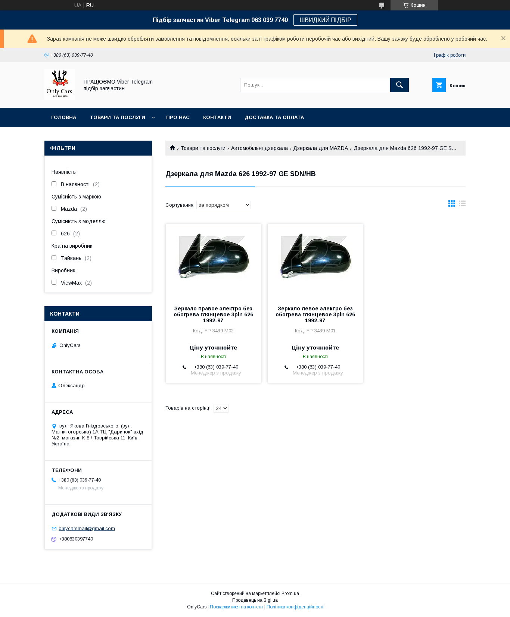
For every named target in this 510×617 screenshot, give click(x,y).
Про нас (178, 117)
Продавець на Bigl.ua (255, 600)
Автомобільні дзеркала (259, 148)
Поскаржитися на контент (236, 607)
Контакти (217, 117)
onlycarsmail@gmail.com (87, 528)
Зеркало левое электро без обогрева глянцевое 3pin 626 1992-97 (315, 314)
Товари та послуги (117, 117)
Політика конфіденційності (295, 607)
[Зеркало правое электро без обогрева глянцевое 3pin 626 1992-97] (213, 261)
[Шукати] (399, 85)
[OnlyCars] (59, 98)
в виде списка (462, 205)
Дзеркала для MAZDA (320, 148)
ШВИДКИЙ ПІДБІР (325, 20)
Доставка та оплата (274, 117)
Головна (63, 117)
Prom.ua (290, 593)
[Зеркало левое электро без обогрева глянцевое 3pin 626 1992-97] (315, 261)
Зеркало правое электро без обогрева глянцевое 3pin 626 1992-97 (213, 314)
